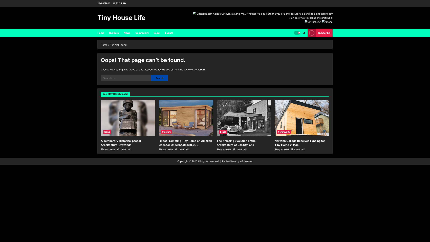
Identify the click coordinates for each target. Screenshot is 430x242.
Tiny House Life (121, 18)
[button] (304, 33)
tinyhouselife (109, 149)
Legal (157, 32)
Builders (114, 32)
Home (100, 32)
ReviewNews (229, 161)
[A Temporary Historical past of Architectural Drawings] (128, 118)
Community (142, 32)
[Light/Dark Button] (297, 33)
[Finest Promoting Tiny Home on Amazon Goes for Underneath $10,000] (186, 118)
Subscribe (324, 32)
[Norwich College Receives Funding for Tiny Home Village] (302, 118)
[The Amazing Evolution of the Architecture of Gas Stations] (244, 118)
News (127, 32)
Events (169, 32)
